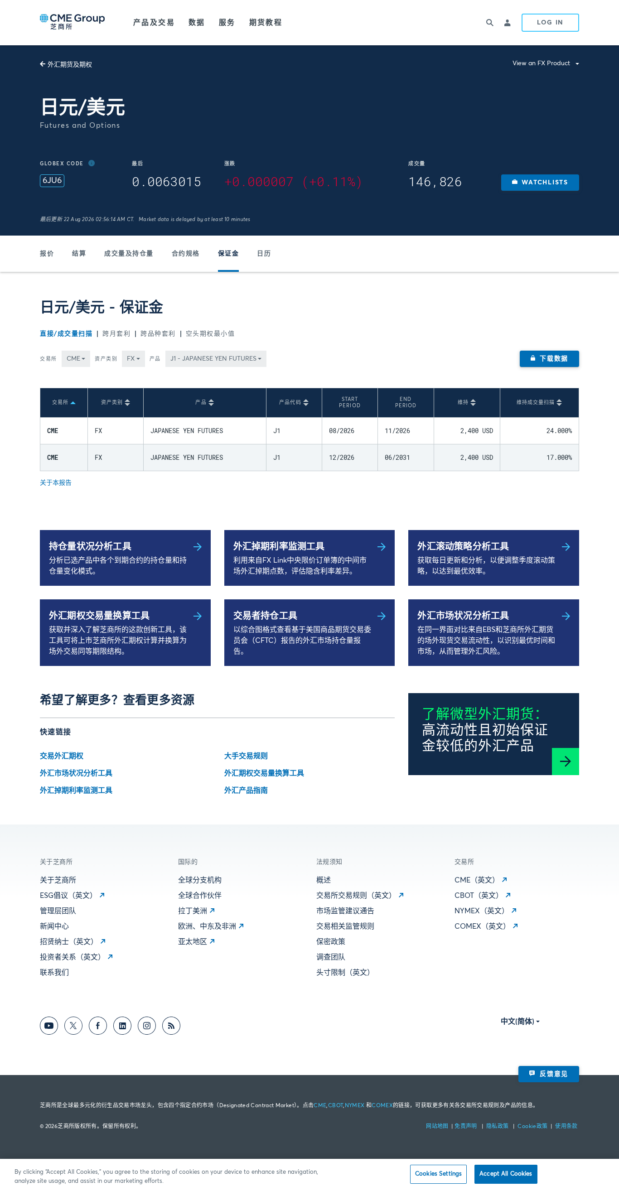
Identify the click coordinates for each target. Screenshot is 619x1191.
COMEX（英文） (482, 926)
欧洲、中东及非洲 (207, 926)
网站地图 (438, 1126)
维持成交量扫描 (536, 402)
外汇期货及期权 (70, 65)
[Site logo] (73, 22)
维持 (463, 402)
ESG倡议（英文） (68, 895)
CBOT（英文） (479, 895)
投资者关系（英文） (72, 957)
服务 (227, 22)
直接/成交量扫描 (66, 334)
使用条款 (566, 1126)
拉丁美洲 (192, 911)
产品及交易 (154, 22)
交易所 (48, 359)
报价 (47, 254)
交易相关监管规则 (345, 926)
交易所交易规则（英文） (356, 895)
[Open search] (490, 22)
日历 (264, 254)
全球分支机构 (200, 880)
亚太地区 (192, 941)
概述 (323, 880)
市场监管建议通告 (345, 911)
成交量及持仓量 (129, 254)
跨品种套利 (158, 334)
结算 (79, 254)
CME (320, 1106)
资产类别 (106, 359)
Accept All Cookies (505, 1174)
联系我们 (54, 972)
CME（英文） (477, 880)
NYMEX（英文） (482, 911)
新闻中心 (54, 926)
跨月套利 (116, 334)
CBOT (335, 1106)
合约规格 (186, 254)
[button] (540, 182)
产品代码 (290, 402)
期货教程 (266, 22)
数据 (197, 22)
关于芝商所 (58, 880)
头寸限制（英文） (345, 972)
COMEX (382, 1106)
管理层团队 (58, 911)
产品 (155, 359)
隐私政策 (498, 1126)
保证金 (228, 254)
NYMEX (355, 1106)
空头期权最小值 (210, 334)
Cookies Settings (438, 1174)
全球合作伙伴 (200, 895)
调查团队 (330, 957)
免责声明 (467, 1126)
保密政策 (330, 941)
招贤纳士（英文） (69, 941)
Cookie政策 (532, 1126)
